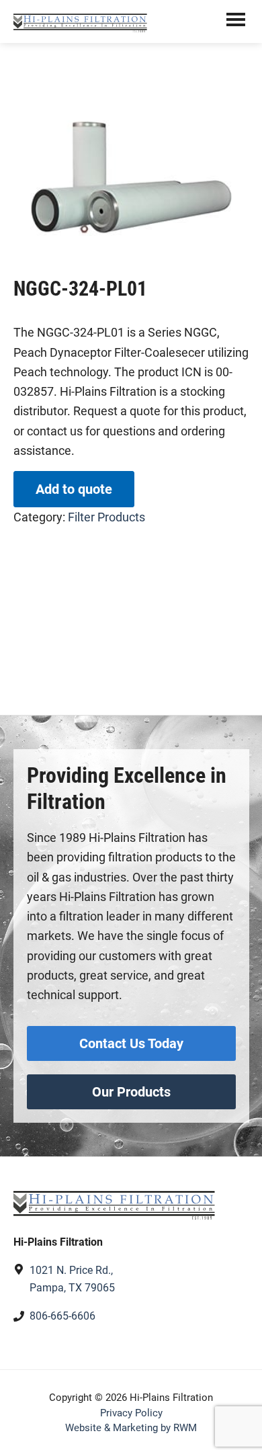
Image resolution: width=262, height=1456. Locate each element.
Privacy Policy (131, 1413)
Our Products (131, 1092)
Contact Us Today (131, 1043)
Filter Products (106, 517)
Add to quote (74, 489)
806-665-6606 (62, 1316)
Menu (235, 21)
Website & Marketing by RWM (131, 1428)
